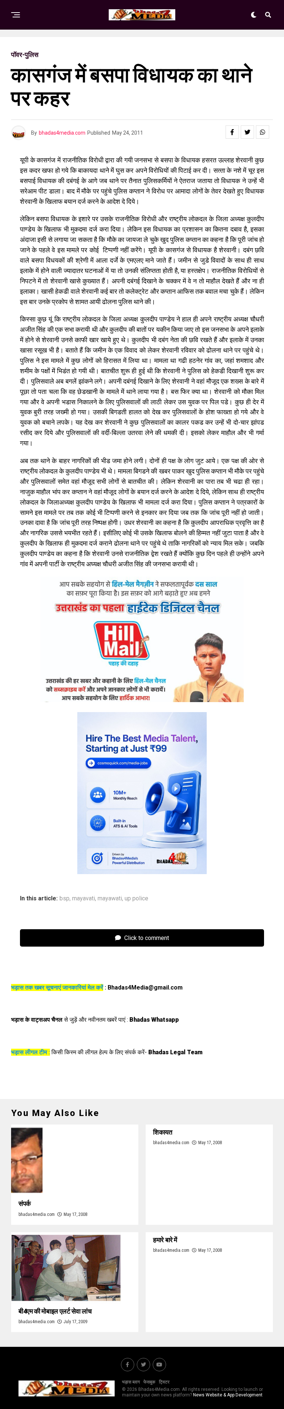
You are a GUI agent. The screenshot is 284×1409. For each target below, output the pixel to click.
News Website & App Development (228, 1395)
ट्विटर (164, 1382)
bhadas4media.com (62, 133)
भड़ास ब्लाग (131, 1382)
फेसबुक (149, 1382)
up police (136, 898)
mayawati (110, 898)
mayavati (83, 898)
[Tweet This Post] (247, 132)
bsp (65, 898)
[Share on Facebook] (232, 132)
